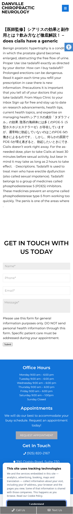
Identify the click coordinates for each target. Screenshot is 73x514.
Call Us (20, 510)
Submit (7, 344)
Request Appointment (36, 435)
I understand (36, 504)
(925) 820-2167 (38, 453)
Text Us (56, 510)
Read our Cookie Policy (29, 495)
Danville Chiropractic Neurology (18, 8)
